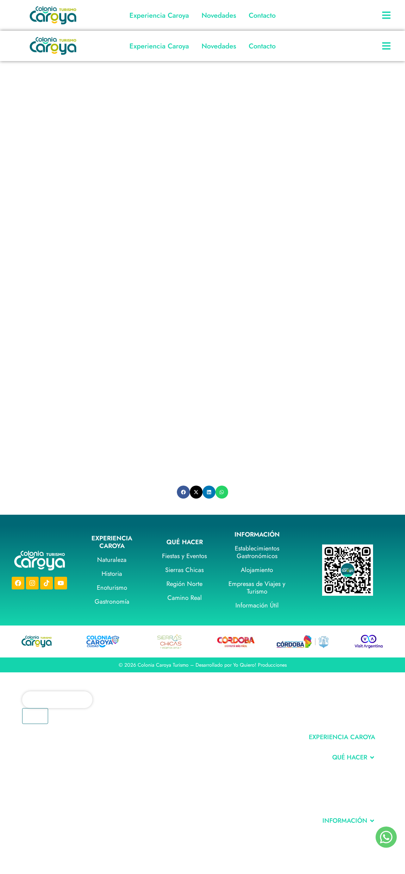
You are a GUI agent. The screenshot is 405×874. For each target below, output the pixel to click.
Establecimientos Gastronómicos (257, 552)
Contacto (262, 15)
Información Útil (257, 605)
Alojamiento (257, 570)
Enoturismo (112, 587)
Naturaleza (112, 559)
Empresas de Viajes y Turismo (256, 587)
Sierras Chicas (184, 570)
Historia (112, 573)
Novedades (219, 15)
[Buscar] (35, 716)
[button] (183, 492)
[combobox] (57, 699)
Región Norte (184, 583)
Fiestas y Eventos (184, 556)
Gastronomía (112, 601)
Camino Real (184, 597)
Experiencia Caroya (159, 15)
